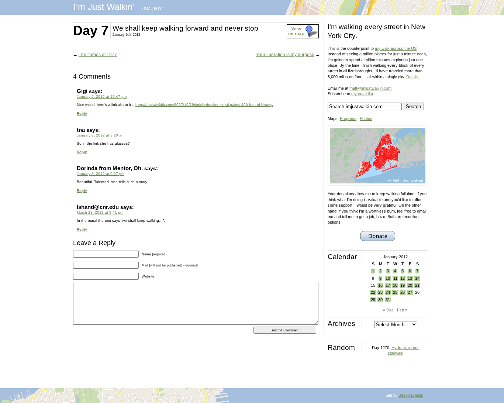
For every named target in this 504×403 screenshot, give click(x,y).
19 (402, 285)
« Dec (388, 310)
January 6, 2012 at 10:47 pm (102, 96)
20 (410, 285)
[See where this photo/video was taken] (303, 37)
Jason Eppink (411, 395)
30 (380, 299)
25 (395, 292)
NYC (158, 8)
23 (380, 292)
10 (388, 278)
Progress (348, 118)
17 (388, 285)
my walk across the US (396, 48)
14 (417, 278)
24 (388, 292)
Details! (413, 77)
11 (395, 278)
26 (402, 292)
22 (373, 292)
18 (395, 285)
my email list (362, 94)
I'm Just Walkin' (103, 7)
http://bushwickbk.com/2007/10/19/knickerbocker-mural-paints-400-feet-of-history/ (204, 105)
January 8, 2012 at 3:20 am (100, 135)
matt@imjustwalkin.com (370, 88)
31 (388, 299)
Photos (366, 118)
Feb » (402, 310)
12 (402, 278)
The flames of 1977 (98, 54)
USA (146, 8)
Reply (82, 113)
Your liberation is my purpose (285, 54)
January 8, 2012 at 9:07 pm (100, 174)
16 (380, 285)
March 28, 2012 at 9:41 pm (100, 212)
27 (410, 292)
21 (417, 285)
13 (410, 278)
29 (373, 299)
